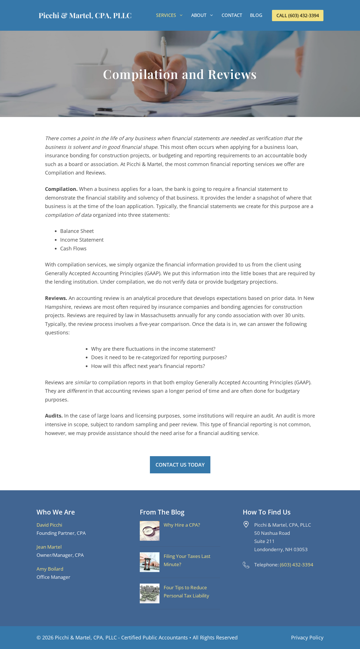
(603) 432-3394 (296, 564)
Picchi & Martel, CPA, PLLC (86, 637)
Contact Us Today (180, 464)
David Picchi (49, 525)
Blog (256, 15)
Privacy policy (307, 637)
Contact (232, 15)
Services (166, 15)
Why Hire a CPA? (182, 525)
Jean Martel (49, 547)
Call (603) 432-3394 (297, 15)
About (198, 15)
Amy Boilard (50, 569)
